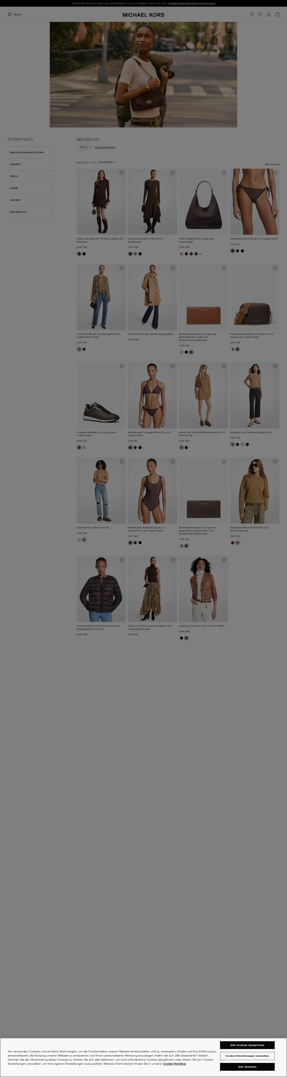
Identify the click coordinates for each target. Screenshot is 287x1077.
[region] (143, 1057)
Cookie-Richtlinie (174, 1063)
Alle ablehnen (247, 1066)
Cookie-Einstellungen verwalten (247, 1055)
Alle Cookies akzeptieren (247, 1045)
